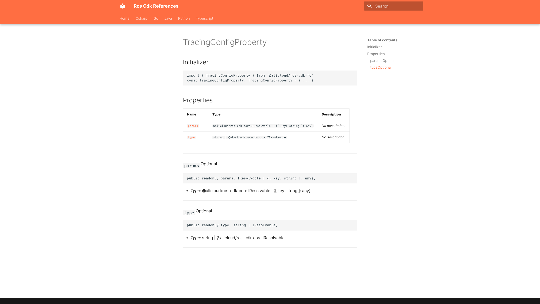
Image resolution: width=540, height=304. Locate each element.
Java (168, 18)
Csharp (141, 18)
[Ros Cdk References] (123, 6)
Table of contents (382, 40)
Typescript (204, 18)
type (191, 137)
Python (184, 18)
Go (156, 18)
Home (125, 18)
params (193, 126)
